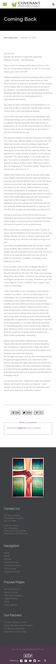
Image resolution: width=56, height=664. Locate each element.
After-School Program (13, 595)
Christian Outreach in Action (15, 622)
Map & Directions (11, 528)
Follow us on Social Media (15, 531)
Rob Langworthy (11, 38)
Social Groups (10, 569)
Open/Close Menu (5, 4)
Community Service (12, 565)
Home (6, 553)
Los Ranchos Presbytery (14, 629)
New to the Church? (12, 589)
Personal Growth (11, 562)
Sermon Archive (11, 592)
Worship (7, 559)
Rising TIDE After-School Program (18, 625)
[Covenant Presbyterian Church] (26, 4)
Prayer (7, 602)
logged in (21, 428)
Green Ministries (11, 599)
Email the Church (11, 526)
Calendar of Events (12, 572)
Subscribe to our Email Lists (15, 533)
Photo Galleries (10, 605)
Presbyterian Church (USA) (15, 632)
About (6, 556)
